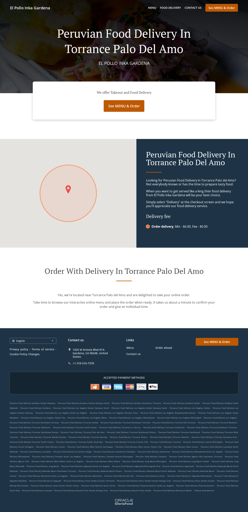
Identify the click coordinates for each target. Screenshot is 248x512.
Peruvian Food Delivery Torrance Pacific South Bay (79, 442)
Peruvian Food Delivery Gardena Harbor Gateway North (84, 403)
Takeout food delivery (204, 490)
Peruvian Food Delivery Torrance (165, 442)
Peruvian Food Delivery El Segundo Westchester (189, 476)
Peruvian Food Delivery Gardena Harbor (181, 403)
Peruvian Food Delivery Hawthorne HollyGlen (114, 451)
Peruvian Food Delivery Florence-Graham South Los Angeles (146, 485)
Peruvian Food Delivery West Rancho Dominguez (90, 446)
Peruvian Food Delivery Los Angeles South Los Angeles (61, 412)
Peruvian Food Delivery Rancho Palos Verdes (130, 490)
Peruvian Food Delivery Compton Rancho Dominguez (108, 456)
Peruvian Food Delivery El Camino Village (72, 451)
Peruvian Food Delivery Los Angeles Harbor (190, 408)
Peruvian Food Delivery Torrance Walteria (169, 437)
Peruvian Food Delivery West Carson (181, 446)
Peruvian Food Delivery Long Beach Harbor (189, 461)
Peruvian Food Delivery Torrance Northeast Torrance (34, 422)
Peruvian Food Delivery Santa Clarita (98, 485)
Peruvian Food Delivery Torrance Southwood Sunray (34, 432)
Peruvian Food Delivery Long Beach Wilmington (144, 461)
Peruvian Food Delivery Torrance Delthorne (30, 427)
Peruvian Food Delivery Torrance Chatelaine (164, 427)
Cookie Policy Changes (25, 354)
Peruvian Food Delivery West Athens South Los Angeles (58, 461)
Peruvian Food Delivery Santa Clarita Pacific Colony (55, 485)
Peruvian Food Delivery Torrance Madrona (217, 422)
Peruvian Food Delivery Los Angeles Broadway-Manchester (168, 412)
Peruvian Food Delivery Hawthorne (154, 451)
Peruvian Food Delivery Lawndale (35, 451)
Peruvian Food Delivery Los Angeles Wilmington (179, 417)
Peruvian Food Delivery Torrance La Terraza (120, 427)
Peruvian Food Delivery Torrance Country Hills (126, 442)
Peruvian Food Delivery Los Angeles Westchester (132, 417)
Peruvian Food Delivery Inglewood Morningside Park (136, 466)
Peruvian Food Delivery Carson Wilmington (203, 442)
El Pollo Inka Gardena (30, 7)
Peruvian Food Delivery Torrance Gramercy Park (214, 437)
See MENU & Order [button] (221, 8)
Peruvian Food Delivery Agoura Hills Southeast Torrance (195, 456)
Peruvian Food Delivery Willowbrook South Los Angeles (197, 451)
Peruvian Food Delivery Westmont (86, 476)
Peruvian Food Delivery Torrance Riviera (128, 437)
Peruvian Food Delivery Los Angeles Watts (87, 417)
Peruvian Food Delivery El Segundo (45, 480)
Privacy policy (19, 349)
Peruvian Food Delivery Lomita (150, 476)
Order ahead (163, 348)
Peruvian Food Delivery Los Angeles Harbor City (43, 417)
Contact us (193, 8)
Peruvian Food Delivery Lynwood (37, 490)
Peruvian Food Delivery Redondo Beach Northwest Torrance (48, 471)
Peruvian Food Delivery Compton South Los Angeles (56, 456)
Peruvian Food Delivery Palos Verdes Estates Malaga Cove (144, 480)
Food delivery (170, 8)
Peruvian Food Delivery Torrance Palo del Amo (83, 432)
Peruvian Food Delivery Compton (151, 456)
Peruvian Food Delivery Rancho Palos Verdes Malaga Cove (81, 490)
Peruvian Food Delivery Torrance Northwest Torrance (125, 422)
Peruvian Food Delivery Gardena (35, 408)
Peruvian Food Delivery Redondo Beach (196, 471)
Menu (152, 8)
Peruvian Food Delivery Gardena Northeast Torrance (136, 403)
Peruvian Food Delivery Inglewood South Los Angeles (85, 466)
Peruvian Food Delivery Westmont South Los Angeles (43, 476)
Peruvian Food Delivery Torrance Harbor (79, 422)
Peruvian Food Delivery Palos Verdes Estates (194, 480)
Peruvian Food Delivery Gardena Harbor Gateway (32, 403)
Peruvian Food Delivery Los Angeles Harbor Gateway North (81, 408)
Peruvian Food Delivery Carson (50, 446)
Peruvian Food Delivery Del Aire (119, 476)
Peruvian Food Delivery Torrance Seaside (88, 437)
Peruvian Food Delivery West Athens (103, 461)
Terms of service (43, 349)
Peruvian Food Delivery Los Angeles (220, 417)
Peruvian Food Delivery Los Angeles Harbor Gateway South (139, 408)
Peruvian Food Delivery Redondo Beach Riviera (100, 471)
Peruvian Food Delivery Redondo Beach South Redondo (150, 471)
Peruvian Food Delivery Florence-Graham (195, 485)
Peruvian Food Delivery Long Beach (43, 466)
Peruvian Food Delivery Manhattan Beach (172, 490)
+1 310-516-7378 (83, 363)
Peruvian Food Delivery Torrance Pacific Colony (32, 442)
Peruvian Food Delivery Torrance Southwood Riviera (131, 432)
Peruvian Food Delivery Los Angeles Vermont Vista (114, 412)
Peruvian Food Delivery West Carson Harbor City (138, 446)
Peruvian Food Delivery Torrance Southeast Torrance (212, 427)
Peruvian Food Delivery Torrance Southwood (179, 432)
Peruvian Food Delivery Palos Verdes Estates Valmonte (89, 480)
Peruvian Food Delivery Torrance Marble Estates (43, 437)
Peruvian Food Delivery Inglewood (178, 466)
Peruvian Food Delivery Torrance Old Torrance (173, 422)
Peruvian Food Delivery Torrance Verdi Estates (75, 427)
